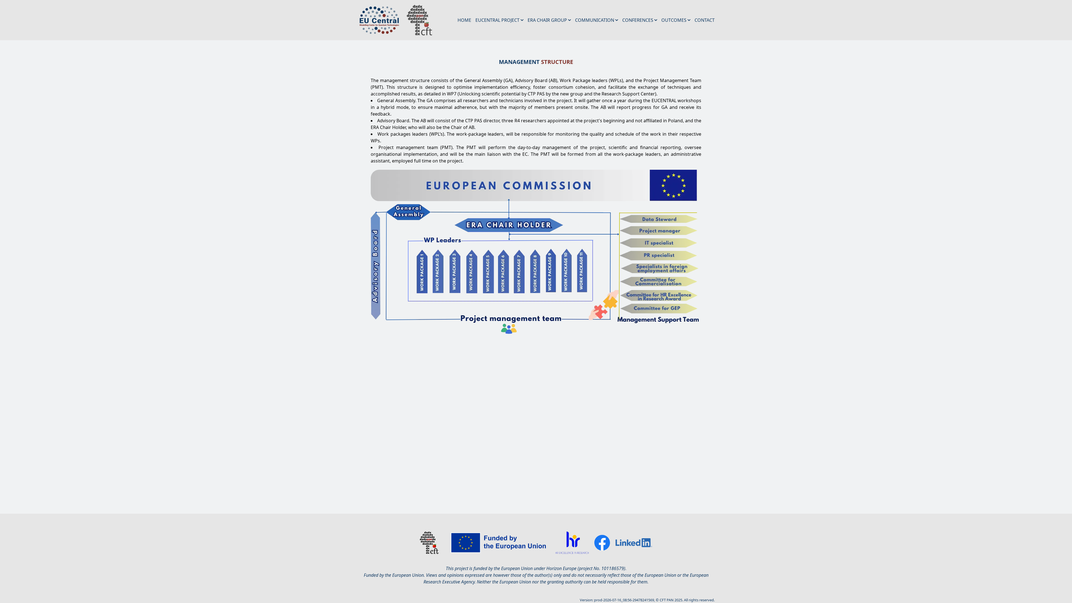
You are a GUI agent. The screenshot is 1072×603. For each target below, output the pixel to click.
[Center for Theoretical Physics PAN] (429, 543)
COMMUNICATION (594, 20)
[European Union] (500, 543)
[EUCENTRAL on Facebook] (602, 543)
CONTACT (705, 20)
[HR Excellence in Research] (572, 543)
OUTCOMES (673, 20)
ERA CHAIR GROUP (547, 20)
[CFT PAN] (416, 20)
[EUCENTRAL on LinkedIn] (634, 542)
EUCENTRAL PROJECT (497, 20)
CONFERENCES (637, 20)
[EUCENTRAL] (378, 20)
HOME (464, 20)
